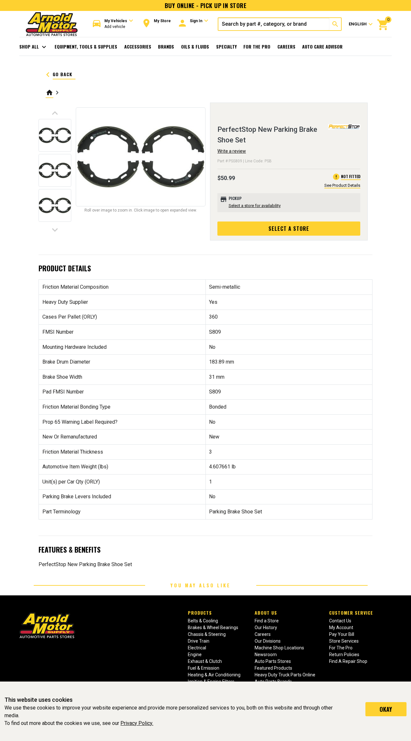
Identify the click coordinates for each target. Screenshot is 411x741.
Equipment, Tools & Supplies (86, 46)
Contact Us (340, 620)
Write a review (231, 151)
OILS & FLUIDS (195, 46)
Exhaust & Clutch (205, 661)
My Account (341, 627)
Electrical (197, 647)
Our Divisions (268, 641)
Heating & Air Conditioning (214, 674)
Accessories (137, 46)
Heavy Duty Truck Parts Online (285, 674)
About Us (266, 612)
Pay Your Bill (341, 634)
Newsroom (266, 654)
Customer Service (351, 612)
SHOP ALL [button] (33, 47)
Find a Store (267, 620)
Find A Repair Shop (348, 661)
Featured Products (273, 668)
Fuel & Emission (203, 668)
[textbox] (273, 24)
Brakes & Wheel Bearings (213, 627)
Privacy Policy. (136, 723)
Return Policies (344, 654)
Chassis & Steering (207, 634)
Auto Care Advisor (322, 46)
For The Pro (256, 46)
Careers (286, 46)
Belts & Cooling (203, 620)
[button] (113, 24)
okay (386, 709)
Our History (266, 627)
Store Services (344, 641)
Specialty (226, 46)
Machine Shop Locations (279, 647)
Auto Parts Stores (273, 661)
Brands (166, 46)
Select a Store (288, 228)
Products (200, 612)
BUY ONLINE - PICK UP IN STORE (205, 5)
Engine (195, 654)
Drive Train (198, 641)
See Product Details (342, 185)
